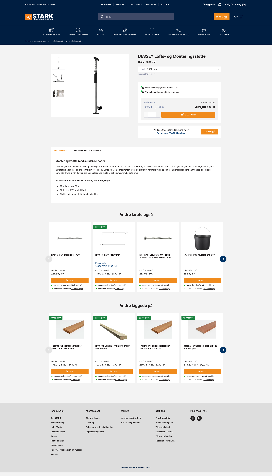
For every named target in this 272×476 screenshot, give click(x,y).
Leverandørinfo (58, 432)
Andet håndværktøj (73, 41)
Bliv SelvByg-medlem (130, 422)
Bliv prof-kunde (93, 418)
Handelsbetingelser (164, 422)
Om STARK (56, 418)
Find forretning (57, 422)
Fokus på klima (57, 441)
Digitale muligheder (95, 432)
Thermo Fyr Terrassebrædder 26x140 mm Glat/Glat (154, 347)
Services (120, 4)
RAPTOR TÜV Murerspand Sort (199, 254)
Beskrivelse (60, 150)
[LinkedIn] (199, 420)
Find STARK (151, 4)
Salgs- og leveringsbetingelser (99, 427)
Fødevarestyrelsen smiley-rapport (66, 450)
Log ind (208, 132)
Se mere (70, 280)
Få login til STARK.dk (165, 441)
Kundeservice (135, 4)
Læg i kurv (190, 115)
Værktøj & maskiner (42, 41)
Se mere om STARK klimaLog (171, 133)
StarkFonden (57, 445)
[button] (223, 259)
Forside (28, 41)
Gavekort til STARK (164, 432)
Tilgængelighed (163, 427)
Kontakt (54, 454)
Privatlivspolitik (163, 418)
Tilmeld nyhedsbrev (164, 436)
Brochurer (106, 4)
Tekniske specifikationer (87, 150)
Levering (90, 422)
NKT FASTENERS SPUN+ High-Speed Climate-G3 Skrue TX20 (155, 256)
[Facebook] (193, 420)
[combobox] (136, 16)
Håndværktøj (58, 41)
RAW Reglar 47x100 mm (107, 254)
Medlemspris (100, 263)
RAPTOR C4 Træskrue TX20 (65, 254)
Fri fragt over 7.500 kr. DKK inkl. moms (40, 4)
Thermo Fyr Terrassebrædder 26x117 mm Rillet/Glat (66, 347)
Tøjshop (165, 4)
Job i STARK (56, 427)
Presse (54, 436)
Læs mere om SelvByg (131, 418)
